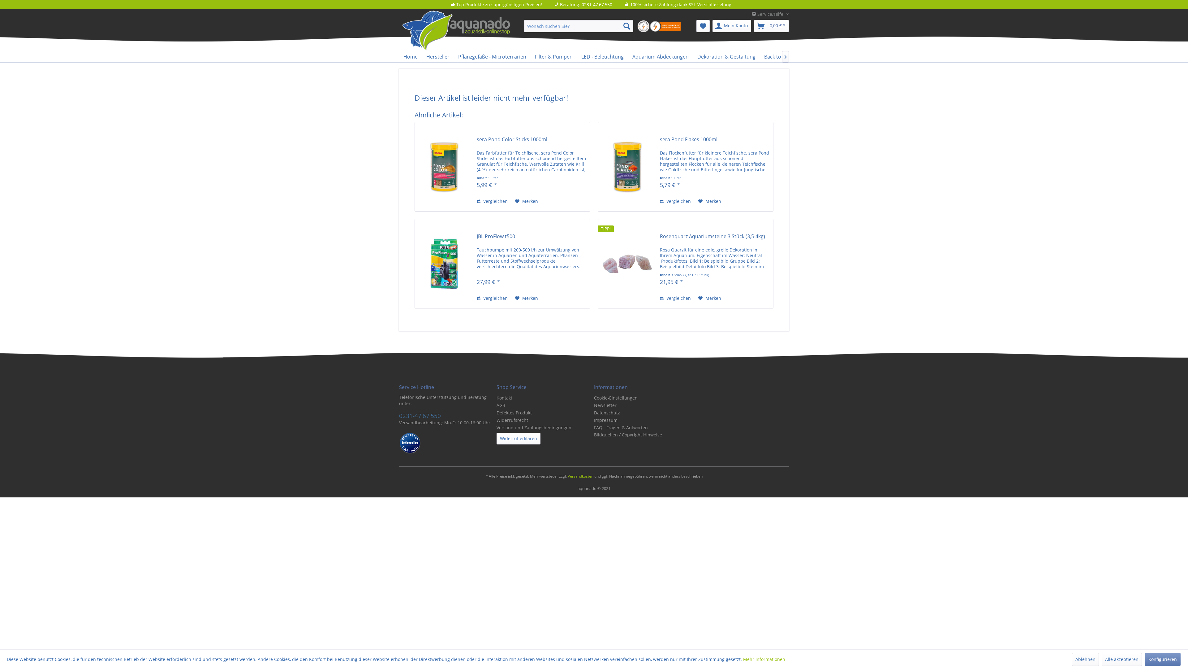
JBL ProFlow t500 (496, 236)
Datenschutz (607, 413)
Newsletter (605, 405)
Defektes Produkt (514, 413)
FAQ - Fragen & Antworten (621, 428)
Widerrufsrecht (512, 420)
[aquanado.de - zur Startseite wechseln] (467, 31)
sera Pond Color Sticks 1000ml (512, 139)
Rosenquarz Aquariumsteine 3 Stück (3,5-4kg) (712, 236)
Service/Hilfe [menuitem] (770, 14)
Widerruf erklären (518, 438)
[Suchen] (626, 26)
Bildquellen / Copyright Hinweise (628, 435)
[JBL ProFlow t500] (444, 263)
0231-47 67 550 (420, 416)
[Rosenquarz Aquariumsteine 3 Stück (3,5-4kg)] (627, 263)
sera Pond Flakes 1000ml (688, 139)
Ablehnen (1085, 659)
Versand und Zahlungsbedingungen (534, 428)
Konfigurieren (1162, 659)
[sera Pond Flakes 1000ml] (627, 167)
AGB (501, 405)
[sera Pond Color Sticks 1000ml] (444, 167)
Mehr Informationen (764, 659)
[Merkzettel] (703, 26)
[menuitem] (578, 26)
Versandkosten (580, 476)
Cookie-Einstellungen (616, 398)
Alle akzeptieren (1121, 659)
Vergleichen (495, 201)
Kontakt (504, 398)
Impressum (606, 420)
